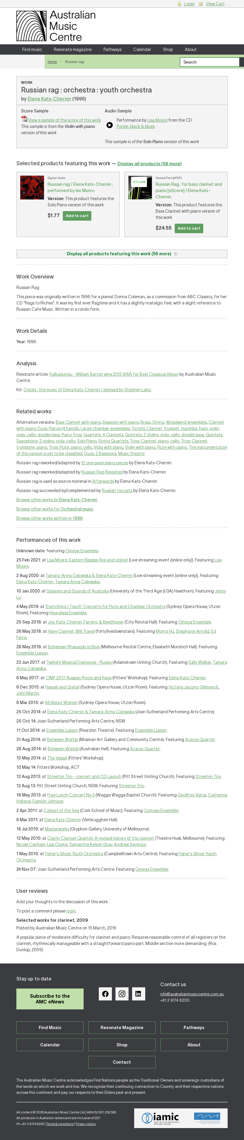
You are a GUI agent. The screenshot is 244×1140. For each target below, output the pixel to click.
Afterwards (103, 481)
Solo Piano (86, 441)
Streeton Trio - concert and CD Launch (84, 776)
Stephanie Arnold (192, 631)
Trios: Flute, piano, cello (70, 447)
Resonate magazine (73, 49)
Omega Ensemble (81, 550)
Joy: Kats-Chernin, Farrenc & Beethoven (86, 622)
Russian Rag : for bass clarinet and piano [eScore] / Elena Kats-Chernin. (189, 190)
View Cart (215, 3)
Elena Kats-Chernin (49, 98)
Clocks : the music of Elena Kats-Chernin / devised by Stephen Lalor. (87, 389)
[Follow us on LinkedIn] (138, 993)
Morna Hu (165, 631)
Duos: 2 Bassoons (100, 453)
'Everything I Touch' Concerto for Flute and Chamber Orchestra (105, 606)
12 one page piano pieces (104, 462)
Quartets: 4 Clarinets (103, 434)
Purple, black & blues (136, 126)
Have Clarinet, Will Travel (71, 631)
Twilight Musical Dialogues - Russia (79, 662)
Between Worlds (62, 739)
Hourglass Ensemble (68, 612)
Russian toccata (117, 490)
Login (189, 3)
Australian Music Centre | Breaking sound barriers (55, 26)
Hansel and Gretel (62, 687)
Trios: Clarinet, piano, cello (154, 441)
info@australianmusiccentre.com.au (192, 994)
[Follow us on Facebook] (105, 993)
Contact (30, 59)
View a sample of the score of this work (64, 120)
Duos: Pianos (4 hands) (58, 428)
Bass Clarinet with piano (78, 422)
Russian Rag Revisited (102, 472)
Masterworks (57, 829)
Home (52, 62)
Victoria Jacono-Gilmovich (193, 687)
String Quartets (113, 441)
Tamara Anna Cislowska (77, 581)
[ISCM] (207, 1118)
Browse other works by (56, 499)
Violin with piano (140, 447)
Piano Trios (72, 434)
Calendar (142, 49)
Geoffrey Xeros (192, 795)
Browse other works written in (49, 518)
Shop (168, 49)
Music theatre (131, 453)
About (191, 49)
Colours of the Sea (61, 810)
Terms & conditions (59, 1124)
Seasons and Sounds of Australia (78, 591)
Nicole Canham (30, 844)
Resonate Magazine (122, 1027)
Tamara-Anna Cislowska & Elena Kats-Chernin (89, 575)
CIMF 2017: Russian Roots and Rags (79, 677)
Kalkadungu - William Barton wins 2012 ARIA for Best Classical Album (114, 374)
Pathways (112, 49)
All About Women (61, 702)
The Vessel (57, 758)
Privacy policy (86, 1124)
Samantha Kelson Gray (90, 844)
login (71, 911)
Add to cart (77, 216)
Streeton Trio (208, 776)
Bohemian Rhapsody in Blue (74, 646)
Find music (32, 49)
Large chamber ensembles (105, 428)
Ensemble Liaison (32, 653)
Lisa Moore (157, 120)
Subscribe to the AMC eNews (50, 998)
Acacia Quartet (200, 739)
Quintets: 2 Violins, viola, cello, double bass (164, 434)
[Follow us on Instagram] (122, 993)
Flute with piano (172, 447)
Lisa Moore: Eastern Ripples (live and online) (87, 560)
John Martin (27, 693)
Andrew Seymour (130, 844)
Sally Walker (199, 662)
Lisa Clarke (57, 844)
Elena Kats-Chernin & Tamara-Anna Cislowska (90, 711)
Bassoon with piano (121, 422)
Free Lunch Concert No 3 (71, 795)
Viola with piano (108, 447)
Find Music (50, 1027)
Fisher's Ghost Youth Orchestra (74, 853)
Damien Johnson (47, 801)
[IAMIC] (160, 1118)
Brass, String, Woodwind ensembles (173, 422)
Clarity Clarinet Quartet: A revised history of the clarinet (100, 838)
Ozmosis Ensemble (161, 810)
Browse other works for (54, 509)
